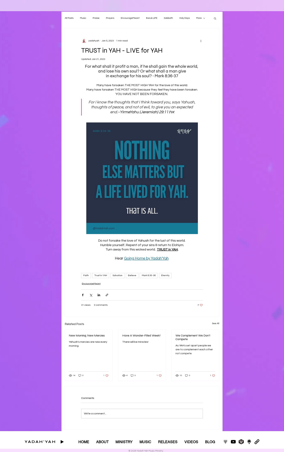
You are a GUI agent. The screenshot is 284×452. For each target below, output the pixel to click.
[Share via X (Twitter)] (90, 295)
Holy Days (184, 18)
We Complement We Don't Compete (193, 337)
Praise (96, 18)
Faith (86, 275)
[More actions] (201, 41)
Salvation (117, 275)
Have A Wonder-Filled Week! (141, 335)
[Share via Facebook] (82, 295)
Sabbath (168, 18)
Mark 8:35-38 (149, 275)
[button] (215, 18)
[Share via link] (106, 295)
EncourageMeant (130, 18)
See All (215, 323)
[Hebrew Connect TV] (225, 442)
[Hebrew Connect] (241, 442)
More (199, 18)
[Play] (62, 441)
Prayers (110, 18)
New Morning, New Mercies (87, 335)
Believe (132, 275)
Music (83, 18)
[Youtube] (233, 442)
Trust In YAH (100, 275)
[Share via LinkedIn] (98, 295)
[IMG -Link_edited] (257, 442)
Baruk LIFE (151, 18)
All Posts (69, 18)
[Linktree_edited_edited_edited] (249, 442)
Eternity (165, 275)
